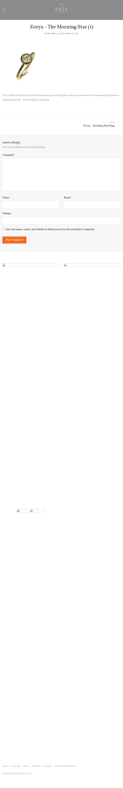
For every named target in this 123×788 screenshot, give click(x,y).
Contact (48, 766)
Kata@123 (52, 33)
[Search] (114, 9)
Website (6, 213)
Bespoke (16, 766)
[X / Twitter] (14, 780)
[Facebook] (3, 780)
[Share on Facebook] (110, 104)
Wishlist (36, 766)
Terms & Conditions (65, 766)
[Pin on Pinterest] (119, 104)
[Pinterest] (19, 780)
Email (68, 198)
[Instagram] (9, 780)
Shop (26, 766)
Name (6, 198)
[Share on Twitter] (115, 104)
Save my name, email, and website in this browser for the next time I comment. (50, 229)
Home (5, 766)
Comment (8, 155)
